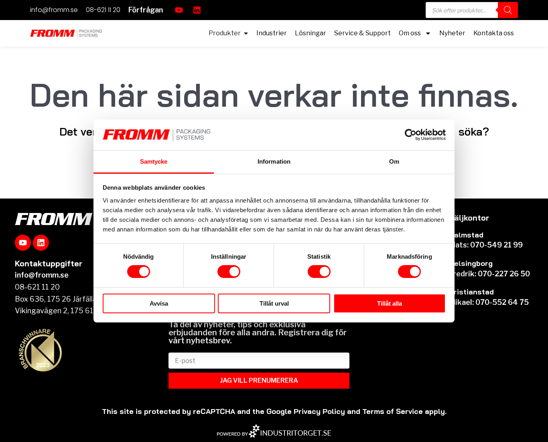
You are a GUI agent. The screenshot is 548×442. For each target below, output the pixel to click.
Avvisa (159, 303)
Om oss (410, 33)
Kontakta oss (493, 33)
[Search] (508, 10)
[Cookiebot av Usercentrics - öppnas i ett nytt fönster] (410, 135)
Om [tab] (394, 161)
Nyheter (452, 33)
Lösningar (310, 33)
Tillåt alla (389, 303)
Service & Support (362, 33)
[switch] (228, 271)
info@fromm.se (54, 9)
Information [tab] (274, 161)
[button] (145, 10)
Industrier (271, 33)
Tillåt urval (274, 303)
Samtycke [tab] (154, 161)
